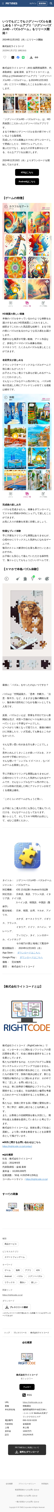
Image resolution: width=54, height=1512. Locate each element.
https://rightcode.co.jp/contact (17, 1146)
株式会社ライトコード (39, 1333)
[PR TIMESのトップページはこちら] (11, 3)
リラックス (10, 1282)
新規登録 (42, 3)
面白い (23, 1282)
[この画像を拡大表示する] (12, 1207)
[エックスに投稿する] (13, 57)
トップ (7, 1333)
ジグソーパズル (35, 1276)
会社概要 (9, 1483)
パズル (20, 1276)
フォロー (27, 1387)
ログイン (33, 3)
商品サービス (11, 1244)
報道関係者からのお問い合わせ (27, 1489)
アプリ (28, 1270)
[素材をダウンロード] (31, 57)
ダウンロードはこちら (28, 952)
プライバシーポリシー (27, 1483)
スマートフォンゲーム (15, 1257)
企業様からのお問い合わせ (27, 1495)
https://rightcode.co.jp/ (36, 1179)
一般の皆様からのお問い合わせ (27, 1501)
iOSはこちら (27, 172)
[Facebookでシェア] (18, 57)
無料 (18, 1270)
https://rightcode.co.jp (32, 1402)
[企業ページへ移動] (27, 1359)
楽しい (34, 1282)
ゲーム (8, 1270)
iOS (38, 1270)
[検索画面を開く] (51, 3)
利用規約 (44, 1483)
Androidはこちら (27, 181)
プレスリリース (20, 1333)
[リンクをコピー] (36, 57)
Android (8, 1276)
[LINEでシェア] (23, 57)
